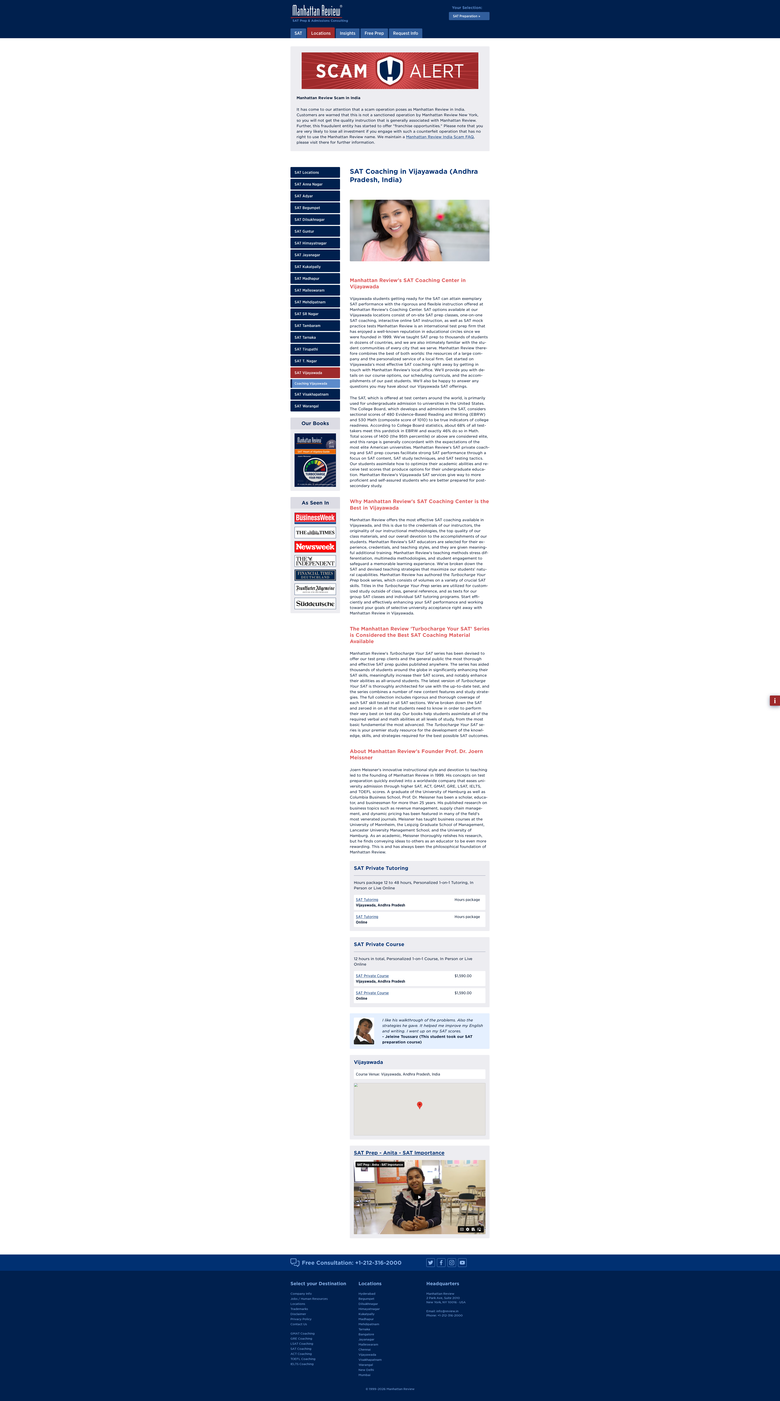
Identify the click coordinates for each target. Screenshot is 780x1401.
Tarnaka (364, 1329)
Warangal (366, 1364)
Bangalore (366, 1334)
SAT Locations (307, 172)
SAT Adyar (304, 196)
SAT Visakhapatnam (312, 394)
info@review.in (447, 1311)
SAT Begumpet (307, 208)
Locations (297, 1304)
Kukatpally (367, 1314)
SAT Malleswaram (310, 290)
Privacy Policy (301, 1319)
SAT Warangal (307, 406)
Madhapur (366, 1319)
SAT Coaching (300, 1348)
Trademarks (299, 1309)
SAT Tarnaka (305, 337)
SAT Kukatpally (308, 267)
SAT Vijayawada (308, 373)
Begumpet (366, 1298)
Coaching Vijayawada (311, 383)
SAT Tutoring (367, 899)
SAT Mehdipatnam (310, 302)
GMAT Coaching (302, 1333)
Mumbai (364, 1375)
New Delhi (366, 1370)
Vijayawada (367, 1354)
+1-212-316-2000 (378, 1263)
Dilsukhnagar (368, 1304)
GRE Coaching (301, 1338)
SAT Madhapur (307, 278)
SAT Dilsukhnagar (310, 219)
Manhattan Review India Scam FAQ (440, 137)
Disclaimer (298, 1314)
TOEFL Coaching (302, 1359)
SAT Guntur (304, 231)
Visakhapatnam (370, 1359)
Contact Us (298, 1324)
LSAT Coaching (301, 1343)
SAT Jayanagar (307, 255)
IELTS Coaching (302, 1364)
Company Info (301, 1293)
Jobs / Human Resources (309, 1298)
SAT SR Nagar (306, 314)
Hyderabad (367, 1293)
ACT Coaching (301, 1353)
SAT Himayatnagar (311, 243)
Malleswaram (368, 1344)
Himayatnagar (369, 1309)
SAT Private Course (372, 976)
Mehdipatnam (369, 1324)
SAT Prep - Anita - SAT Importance (399, 1153)
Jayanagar (366, 1339)
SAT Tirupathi (306, 349)
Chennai (365, 1349)
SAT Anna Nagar (309, 184)
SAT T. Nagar (306, 361)
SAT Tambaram (308, 325)
